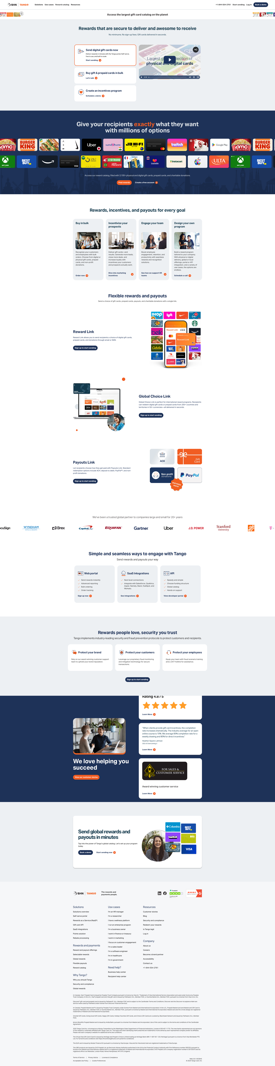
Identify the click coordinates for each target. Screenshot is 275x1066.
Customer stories (150, 912)
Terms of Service (78, 1057)
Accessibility (148, 959)
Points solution (79, 933)
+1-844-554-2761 (150, 968)
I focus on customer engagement (122, 942)
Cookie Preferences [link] (99, 1061)
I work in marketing (116, 938)
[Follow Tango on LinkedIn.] (159, 893)
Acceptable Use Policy (80, 1061)
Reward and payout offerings (85, 950)
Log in (145, 933)
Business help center (117, 972)
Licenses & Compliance (110, 1057)
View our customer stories (86, 777)
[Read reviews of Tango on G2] (194, 893)
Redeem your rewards (152, 925)
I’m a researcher (115, 916)
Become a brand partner (153, 954)
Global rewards (79, 959)
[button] (39, 4)
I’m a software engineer (118, 951)
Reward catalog (79, 968)
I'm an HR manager (116, 912)
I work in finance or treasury (119, 933)
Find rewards (124, 182)
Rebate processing (81, 938)
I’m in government (115, 960)
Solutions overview (81, 912)
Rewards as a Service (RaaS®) (85, 920)
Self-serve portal (80, 916)
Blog (145, 916)
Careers (146, 950)
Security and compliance (83, 984)
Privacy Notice (93, 1057)
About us (147, 946)
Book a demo (260, 4)
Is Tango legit (148, 929)
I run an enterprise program (119, 925)
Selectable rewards (81, 954)
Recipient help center (117, 976)
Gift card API (78, 925)
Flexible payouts (80, 963)
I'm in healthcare (115, 955)
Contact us (147, 963)
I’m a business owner (117, 929)
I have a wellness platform (119, 920)
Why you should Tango (82, 980)
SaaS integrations (80, 929)
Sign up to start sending (85, 348)
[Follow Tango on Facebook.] (165, 893)
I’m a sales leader (115, 947)
